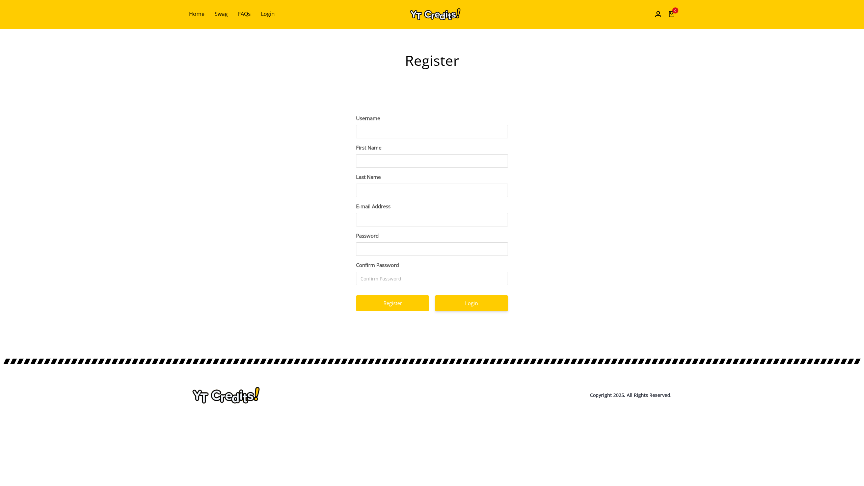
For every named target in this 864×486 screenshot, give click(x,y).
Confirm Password (377, 265)
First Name (368, 147)
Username (368, 118)
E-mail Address (373, 206)
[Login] (658, 14)
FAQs (244, 14)
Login (268, 14)
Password (367, 235)
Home (197, 14)
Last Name (368, 176)
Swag (221, 14)
